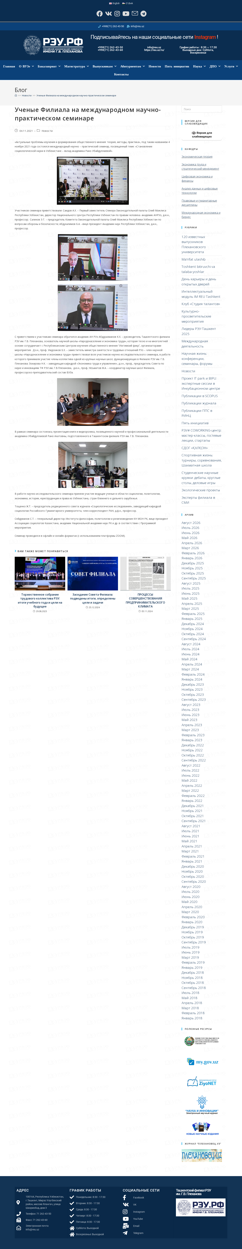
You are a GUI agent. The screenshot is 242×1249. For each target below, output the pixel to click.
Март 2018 (190, 1008)
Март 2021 (190, 851)
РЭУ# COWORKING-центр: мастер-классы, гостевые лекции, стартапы (201, 435)
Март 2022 (190, 790)
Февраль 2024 (193, 674)
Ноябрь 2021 (192, 810)
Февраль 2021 (193, 856)
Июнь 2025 (190, 593)
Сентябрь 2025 (194, 578)
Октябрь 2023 (193, 694)
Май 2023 (189, 719)
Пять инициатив (177, 66)
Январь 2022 (192, 800)
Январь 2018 (192, 1018)
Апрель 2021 (192, 846)
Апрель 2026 (192, 543)
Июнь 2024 (190, 654)
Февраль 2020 (193, 917)
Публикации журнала (199, 403)
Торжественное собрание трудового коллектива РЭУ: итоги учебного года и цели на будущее (40, 600)
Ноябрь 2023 (192, 689)
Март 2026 (190, 548)
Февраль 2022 (193, 795)
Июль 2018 (190, 992)
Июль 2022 (190, 770)
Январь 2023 (192, 740)
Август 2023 (191, 704)
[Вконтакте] (108, 13)
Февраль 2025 (193, 613)
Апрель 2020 (192, 907)
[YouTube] (125, 13)
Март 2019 (190, 957)
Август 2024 (191, 644)
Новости (155, 66)
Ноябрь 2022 (192, 750)
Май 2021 (189, 841)
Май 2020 (189, 901)
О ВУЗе (24, 66)
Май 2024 (189, 659)
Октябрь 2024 (193, 634)
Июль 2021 (190, 831)
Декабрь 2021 (193, 805)
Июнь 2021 (190, 836)
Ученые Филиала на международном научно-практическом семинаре (76, 95)
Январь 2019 (192, 967)
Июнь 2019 (190, 952)
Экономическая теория (197, 157)
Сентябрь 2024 (194, 639)
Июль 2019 (190, 947)
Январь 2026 (192, 558)
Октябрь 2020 (193, 876)
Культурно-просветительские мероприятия (196, 316)
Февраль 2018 (193, 1013)
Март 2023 (190, 730)
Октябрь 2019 (193, 937)
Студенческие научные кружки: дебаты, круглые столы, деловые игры (201, 477)
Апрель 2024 (192, 664)
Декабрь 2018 (193, 972)
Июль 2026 (190, 527)
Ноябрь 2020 (192, 871)
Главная (9, 66)
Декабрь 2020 (193, 866)
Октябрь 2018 (193, 982)
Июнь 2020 (190, 896)
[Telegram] (143, 13)
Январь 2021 (192, 861)
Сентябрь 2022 (194, 760)
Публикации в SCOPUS (200, 396)
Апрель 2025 (192, 603)
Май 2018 (189, 998)
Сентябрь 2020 (194, 881)
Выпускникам (103, 66)
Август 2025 (191, 583)
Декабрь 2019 (193, 927)
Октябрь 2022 (193, 755)
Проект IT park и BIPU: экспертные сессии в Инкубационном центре (201, 383)
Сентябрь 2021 (194, 821)
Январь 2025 (192, 618)
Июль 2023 (190, 709)
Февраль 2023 (193, 735)
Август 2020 (191, 886)
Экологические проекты (201, 490)
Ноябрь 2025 (192, 568)
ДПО (213, 66)
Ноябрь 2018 (192, 977)
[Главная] (16, 95)
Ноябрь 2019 (192, 932)
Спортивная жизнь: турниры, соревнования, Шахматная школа (202, 460)
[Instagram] (117, 13)
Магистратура (74, 66)
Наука (197, 66)
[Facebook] (99, 13)
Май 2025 (189, 598)
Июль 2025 (190, 588)
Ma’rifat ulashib (194, 259)
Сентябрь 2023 (194, 699)
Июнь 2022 (190, 775)
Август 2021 (191, 826)
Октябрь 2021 (193, 816)
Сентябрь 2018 (194, 987)
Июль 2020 (190, 891)
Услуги (229, 66)
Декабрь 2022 (193, 745)
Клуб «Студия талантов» (201, 304)
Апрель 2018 (192, 1003)
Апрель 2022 (192, 785)
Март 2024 (190, 669)
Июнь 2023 (190, 714)
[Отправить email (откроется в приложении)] (134, 13)
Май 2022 (189, 780)
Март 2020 (190, 912)
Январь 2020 (192, 922)
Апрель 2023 (192, 725)
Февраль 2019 (193, 962)
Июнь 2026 (190, 532)
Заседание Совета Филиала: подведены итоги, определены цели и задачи (92, 598)
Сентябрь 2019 (194, 942)
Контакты (121, 74)
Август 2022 (191, 765)
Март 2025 (190, 608)
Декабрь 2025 (193, 563)
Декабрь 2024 (193, 623)
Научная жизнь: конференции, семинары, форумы (197, 358)
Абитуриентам (130, 66)
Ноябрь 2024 (192, 628)
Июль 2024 (190, 649)
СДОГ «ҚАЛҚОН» (195, 448)
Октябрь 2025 (193, 573)
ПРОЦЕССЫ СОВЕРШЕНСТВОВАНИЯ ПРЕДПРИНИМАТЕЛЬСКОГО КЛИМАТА (145, 600)
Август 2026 (191, 522)
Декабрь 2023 (193, 684)
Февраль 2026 (193, 553)
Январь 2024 (192, 679)
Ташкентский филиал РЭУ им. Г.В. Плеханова (193, 1192)
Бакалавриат (47, 66)
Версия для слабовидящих (202, 134)
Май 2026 (189, 537)
